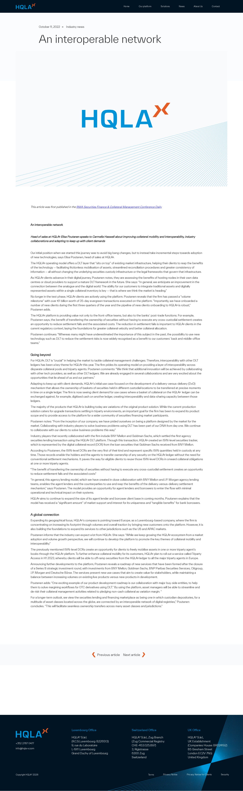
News (181, 6)
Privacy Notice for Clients (199, 774)
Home (126, 6)
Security (225, 774)
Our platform (145, 6)
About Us (198, 6)
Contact (216, 6)
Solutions (165, 6)
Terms (151, 774)
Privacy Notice (170, 774)
